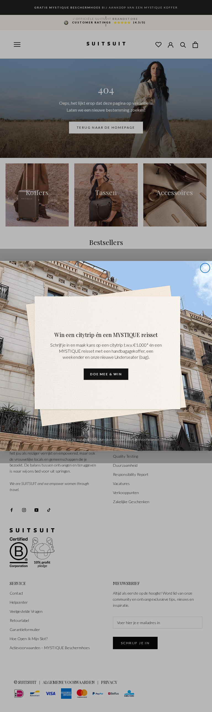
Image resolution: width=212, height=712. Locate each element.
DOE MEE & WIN (106, 374)
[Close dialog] (205, 268)
